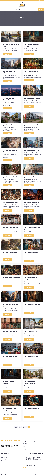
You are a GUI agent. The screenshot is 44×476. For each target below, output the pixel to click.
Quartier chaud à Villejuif (31, 408)
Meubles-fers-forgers (4, 474)
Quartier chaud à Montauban (32, 177)
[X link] (42, 0)
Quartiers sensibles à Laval (11, 356)
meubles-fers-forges (7, 48)
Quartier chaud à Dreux (31, 356)
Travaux (24, 449)
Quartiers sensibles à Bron (32, 150)
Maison (24, 446)
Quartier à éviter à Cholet (31, 125)
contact (40, 9)
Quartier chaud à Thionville (32, 227)
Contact (2, 462)
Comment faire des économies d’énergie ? (32, 456)
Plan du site (3, 456)
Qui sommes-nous (4, 457)
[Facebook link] (39, 0)
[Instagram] (25, 467)
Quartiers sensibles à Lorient (11, 277)
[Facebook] (23, 467)
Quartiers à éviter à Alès (10, 331)
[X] (26, 467)
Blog (2, 460)
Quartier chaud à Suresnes (32, 202)
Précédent (16, 427)
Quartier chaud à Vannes (31, 252)
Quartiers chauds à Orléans (32, 98)
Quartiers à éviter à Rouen (10, 227)
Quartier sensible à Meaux (10, 202)
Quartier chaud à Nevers (31, 331)
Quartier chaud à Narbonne (32, 304)
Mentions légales (4, 459)
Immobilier (25, 443)
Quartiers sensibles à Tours (11, 125)
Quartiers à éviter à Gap (10, 252)
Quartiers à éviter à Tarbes (10, 177)
